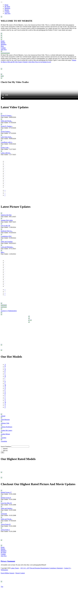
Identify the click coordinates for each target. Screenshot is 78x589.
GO (2, 452)
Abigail (3, 416)
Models (7, 10)
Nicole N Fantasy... (6, 115)
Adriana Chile (5, 423)
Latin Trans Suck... (6, 137)
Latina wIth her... (6, 153)
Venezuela (4, 513)
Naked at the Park (6, 215)
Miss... (3, 252)
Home (6, 5)
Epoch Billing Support (7, 573)
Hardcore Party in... (7, 231)
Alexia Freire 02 (6, 524)
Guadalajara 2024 (6, 236)
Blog (2, 46)
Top (2, 586)
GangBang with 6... (7, 142)
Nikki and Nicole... (6, 121)
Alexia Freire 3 (5, 530)
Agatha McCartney (6, 430)
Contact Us (67, 568)
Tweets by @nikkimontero (9, 311)
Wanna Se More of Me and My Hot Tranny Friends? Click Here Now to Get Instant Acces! (38, 61)
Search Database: (6, 446)
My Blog (7, 6)
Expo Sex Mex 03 (6, 503)
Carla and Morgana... (7, 247)
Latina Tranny (15, 568)
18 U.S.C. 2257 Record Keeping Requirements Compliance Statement (41, 568)
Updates (7, 11)
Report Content (20, 573)
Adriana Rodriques (6, 427)
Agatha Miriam (5, 434)
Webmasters (4, 570)
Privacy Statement (8, 561)
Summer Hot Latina (7, 220)
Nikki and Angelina (7, 241)
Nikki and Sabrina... (7, 508)
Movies (5, 450)
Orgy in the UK (5, 225)
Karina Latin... (5, 147)
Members (7, 8)
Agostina (3, 437)
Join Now (7, 13)
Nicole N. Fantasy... (7, 126)
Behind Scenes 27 (6, 492)
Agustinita (4, 441)
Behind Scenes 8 (6, 497)
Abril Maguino (5, 419)
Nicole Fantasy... (6, 131)
